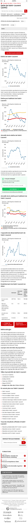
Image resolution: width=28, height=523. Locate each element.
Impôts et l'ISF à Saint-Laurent (10, 397)
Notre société (19, 500)
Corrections (6, 504)
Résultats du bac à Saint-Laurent (11, 429)
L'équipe (13, 500)
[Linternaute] (7, 515)
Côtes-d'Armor (17, 3)
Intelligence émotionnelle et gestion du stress (12, 466)
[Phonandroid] (20, 521)
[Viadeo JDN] (20, 518)
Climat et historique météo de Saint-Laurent (14, 399)
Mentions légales (13, 504)
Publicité (24, 500)
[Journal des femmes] (7, 512)
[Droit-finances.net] (20, 515)
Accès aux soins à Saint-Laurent (11, 414)
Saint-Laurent (6, 391)
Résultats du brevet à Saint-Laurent (12, 431)
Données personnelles (19, 501)
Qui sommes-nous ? (6, 500)
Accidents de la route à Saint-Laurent (12, 401)
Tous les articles (20, 503)
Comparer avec (5, 24)
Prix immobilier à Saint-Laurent (10, 395)
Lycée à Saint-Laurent (8, 406)
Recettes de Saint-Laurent (20, 325)
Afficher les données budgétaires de (10, 21)
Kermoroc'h (10, 14)
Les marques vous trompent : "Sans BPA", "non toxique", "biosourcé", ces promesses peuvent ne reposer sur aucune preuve (13, 486)
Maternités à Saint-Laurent (9, 410)
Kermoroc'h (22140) (7, 374)
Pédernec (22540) (7, 381)
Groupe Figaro (21, 504)
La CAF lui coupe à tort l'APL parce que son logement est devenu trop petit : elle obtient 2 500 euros (13, 491)
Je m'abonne (13, 189)
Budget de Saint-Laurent (8, 324)
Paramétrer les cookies (6, 503)
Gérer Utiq (14, 503)
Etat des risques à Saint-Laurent (11, 412)
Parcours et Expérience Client (10, 461)
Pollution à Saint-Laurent (9, 418)
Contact (6, 501)
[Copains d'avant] (7, 518)
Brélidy (23, 14)
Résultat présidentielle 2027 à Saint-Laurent (14, 426)
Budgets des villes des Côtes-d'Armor (13, 385)
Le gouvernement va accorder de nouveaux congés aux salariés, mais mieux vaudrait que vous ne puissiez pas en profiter (13, 477)
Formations (6, 451)
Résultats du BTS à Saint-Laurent (11, 433)
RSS (25, 503)
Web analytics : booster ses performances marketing (10, 456)
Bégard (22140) (6, 383)
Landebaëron (17, 14)
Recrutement (11, 501)
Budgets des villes (8, 3)
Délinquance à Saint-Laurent (10, 416)
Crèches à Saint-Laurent (9, 408)
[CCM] (20, 512)
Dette (3, 28)
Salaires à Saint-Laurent (8, 393)
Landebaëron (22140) (8, 376)
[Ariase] (7, 521)
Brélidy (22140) (6, 379)
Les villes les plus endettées (14, 53)
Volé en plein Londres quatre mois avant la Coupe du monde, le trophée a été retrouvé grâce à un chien (13, 482)
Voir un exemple (22, 445)
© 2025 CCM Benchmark (14, 505)
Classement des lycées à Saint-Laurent (13, 404)
